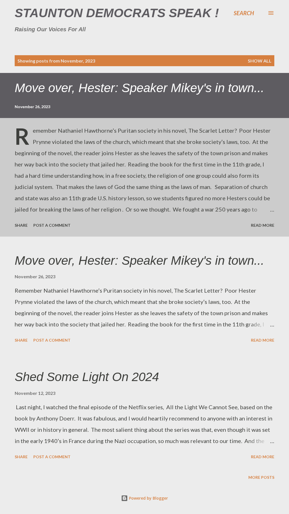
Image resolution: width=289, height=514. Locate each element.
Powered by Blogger (148, 498)
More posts (261, 477)
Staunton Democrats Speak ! (117, 13)
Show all (260, 60)
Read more (262, 225)
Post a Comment (52, 225)
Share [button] (21, 225)
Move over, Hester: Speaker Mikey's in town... (139, 88)
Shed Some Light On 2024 (87, 377)
